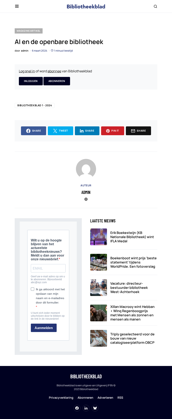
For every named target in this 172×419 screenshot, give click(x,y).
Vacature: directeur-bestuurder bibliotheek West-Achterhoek (129, 287)
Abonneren (56, 81)
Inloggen (31, 81)
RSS (120, 398)
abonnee (54, 71)
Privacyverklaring (61, 398)
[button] (17, 6)
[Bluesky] (95, 408)
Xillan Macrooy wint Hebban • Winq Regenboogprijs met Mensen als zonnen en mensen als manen (132, 313)
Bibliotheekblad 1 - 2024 (34, 105)
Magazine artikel (28, 30)
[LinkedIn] (86, 408)
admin (85, 192)
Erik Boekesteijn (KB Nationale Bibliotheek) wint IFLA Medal (132, 236)
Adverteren (105, 398)
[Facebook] (77, 408)
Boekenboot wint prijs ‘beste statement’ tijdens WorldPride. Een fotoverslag (133, 262)
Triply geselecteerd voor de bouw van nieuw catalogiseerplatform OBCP (132, 338)
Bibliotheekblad (86, 376)
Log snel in (27, 71)
